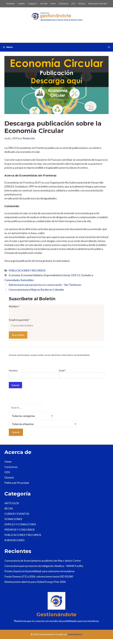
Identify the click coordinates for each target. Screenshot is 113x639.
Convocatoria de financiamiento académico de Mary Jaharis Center (42, 560)
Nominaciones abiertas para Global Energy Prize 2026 (35, 581)
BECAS (8, 508)
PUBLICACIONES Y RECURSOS (27, 270)
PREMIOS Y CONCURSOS (19, 529)
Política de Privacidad (97, 3)
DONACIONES (13, 519)
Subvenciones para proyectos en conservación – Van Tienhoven (45, 284)
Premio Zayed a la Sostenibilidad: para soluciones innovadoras (39, 571)
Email (62, 370)
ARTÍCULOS (11, 503)
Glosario (81, 3)
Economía (14, 275)
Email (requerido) (19, 319)
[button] (109, 47)
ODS (73, 3)
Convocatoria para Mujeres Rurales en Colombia (36, 289)
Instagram (32, 3)
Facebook (10, 3)
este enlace (63, 260)
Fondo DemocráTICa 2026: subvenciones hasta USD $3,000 (38, 576)
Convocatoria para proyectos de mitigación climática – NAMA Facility (43, 565)
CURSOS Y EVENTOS (16, 513)
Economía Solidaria (32, 275)
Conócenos (63, 3)
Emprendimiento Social (57, 275)
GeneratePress (75, 634)
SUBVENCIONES (14, 540)
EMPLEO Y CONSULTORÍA (20, 524)
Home (53, 3)
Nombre (14, 306)
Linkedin (21, 3)
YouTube (43, 3)
